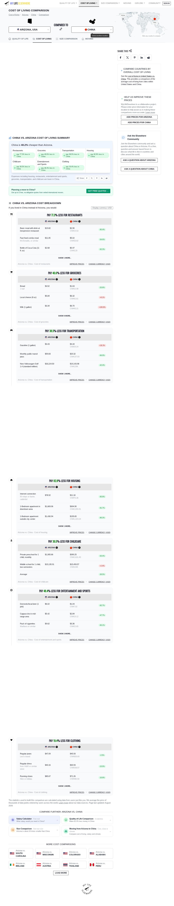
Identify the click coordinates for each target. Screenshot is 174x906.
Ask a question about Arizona (139, 160)
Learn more (63, 803)
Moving (127, 3)
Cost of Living (88, 3)
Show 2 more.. (64, 634)
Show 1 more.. (64, 258)
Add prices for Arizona (139, 117)
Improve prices (77, 264)
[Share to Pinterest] (97, 178)
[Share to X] (92, 178)
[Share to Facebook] (87, 178)
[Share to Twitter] (128, 58)
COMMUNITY (154, 3)
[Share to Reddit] (107, 178)
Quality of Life (67, 3)
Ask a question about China (139, 169)
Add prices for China (139, 122)
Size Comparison (109, 3)
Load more (61, 873)
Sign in (167, 3)
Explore (139, 3)
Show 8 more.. (64, 316)
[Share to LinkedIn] (102, 178)
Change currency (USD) (99, 264)
